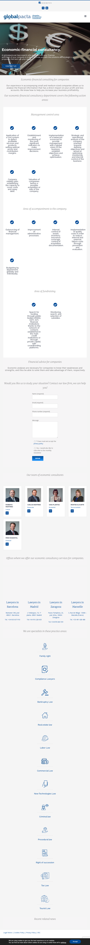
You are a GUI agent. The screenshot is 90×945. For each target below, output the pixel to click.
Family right (45, 656)
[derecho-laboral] (45, 734)
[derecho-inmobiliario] (45, 712)
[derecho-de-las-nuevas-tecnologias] (45, 780)
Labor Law (45, 748)
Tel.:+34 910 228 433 (34, 620)
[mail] (7, 513)
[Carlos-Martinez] (34, 489)
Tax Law (45, 885)
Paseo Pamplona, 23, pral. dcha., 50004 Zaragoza (55, 615)
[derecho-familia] (45, 643)
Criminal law (45, 816)
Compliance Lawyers (45, 679)
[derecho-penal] (45, 803)
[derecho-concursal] (45, 689)
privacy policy (38, 444)
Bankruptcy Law (45, 702)
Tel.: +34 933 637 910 (12, 620)
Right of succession (45, 862)
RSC (39, 933)
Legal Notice (7, 933)
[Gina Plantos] (56, 489)
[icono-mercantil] (45, 757)
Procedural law (45, 839)
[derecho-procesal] (45, 826)
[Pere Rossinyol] (12, 522)
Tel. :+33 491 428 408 (77, 620)
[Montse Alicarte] (77, 489)
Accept (75, 942)
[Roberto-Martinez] (12, 489)
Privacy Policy (31, 933)
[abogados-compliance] (45, 666)
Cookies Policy (19, 933)
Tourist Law (45, 908)
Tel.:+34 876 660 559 (55, 622)
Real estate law (45, 725)
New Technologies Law (45, 793)
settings (63, 943)
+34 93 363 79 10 (46, 3)
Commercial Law (45, 771)
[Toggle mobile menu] (85, 16)
